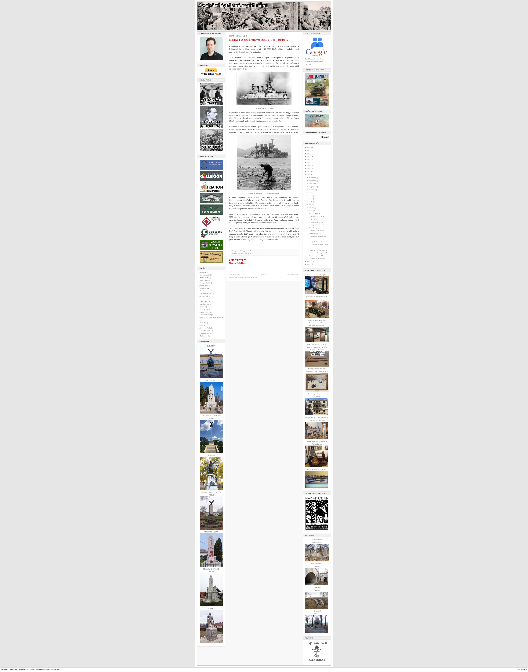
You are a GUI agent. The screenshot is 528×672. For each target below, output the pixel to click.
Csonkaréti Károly (206, 333)
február (311, 208)
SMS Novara (204, 280)
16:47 (256, 251)
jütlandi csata (204, 285)
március (311, 205)
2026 (308, 147)
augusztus (312, 190)
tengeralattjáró (204, 275)
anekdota (203, 272)
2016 (308, 261)
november (312, 181)
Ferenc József (205, 312)
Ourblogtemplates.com (46, 669)
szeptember (313, 187)
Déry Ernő (203, 288)
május (311, 199)
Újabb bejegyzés (234, 274)
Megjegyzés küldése (237, 263)
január (311, 211)
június (311, 196)
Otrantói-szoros (205, 291)
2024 (308, 153)
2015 (308, 264)
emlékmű (203, 323)
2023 (308, 156)
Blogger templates (9, 669)
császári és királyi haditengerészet (211, 317)
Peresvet (240, 253)
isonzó (202, 325)
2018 (308, 171)
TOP (525, 669)
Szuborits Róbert (205, 315)
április (311, 202)
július (310, 193)
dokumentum (204, 299)
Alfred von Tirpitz (205, 328)
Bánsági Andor (205, 304)
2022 (308, 159)
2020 (308, 165)
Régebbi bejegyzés (293, 274)
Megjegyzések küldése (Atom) (247, 277)
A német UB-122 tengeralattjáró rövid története (316, 216)
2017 (308, 175)
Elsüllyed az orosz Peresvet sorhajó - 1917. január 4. (258, 39)
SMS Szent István (206, 293)
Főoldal (263, 274)
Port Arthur (247, 253)
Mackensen (204, 336)
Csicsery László (205, 331)
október (311, 184)
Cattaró (202, 307)
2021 (308, 162)
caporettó (203, 296)
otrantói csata (204, 278)
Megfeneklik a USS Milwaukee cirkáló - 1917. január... (318, 236)
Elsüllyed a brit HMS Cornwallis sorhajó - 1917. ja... (318, 244)
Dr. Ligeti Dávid (205, 283)
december (312, 178)
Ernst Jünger (204, 309)
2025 (308, 150)
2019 (308, 168)
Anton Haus (204, 301)
